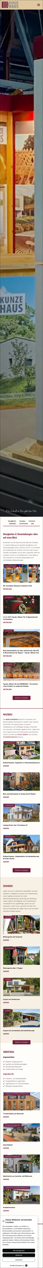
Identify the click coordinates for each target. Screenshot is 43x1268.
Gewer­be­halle (8, 1145)
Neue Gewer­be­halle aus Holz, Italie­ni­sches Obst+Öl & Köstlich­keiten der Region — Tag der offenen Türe (21, 651)
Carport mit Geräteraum (11, 999)
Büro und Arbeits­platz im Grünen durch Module (19, 794)
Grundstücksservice (10, 737)
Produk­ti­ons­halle (9, 1207)
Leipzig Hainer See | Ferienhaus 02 (15, 825)
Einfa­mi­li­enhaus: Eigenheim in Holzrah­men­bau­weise (21, 763)
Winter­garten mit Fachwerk (12, 937)
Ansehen (6, 766)
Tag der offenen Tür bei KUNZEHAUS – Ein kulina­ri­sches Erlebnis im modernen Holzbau (20, 685)
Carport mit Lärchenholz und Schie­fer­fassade (18, 1030)
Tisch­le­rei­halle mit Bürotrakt (13, 1114)
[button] (38, 4)
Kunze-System (23, 734)
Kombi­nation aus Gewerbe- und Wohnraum (17, 1176)
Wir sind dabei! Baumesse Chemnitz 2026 (17, 586)
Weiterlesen (7, 589)
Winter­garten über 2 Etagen (13, 968)
